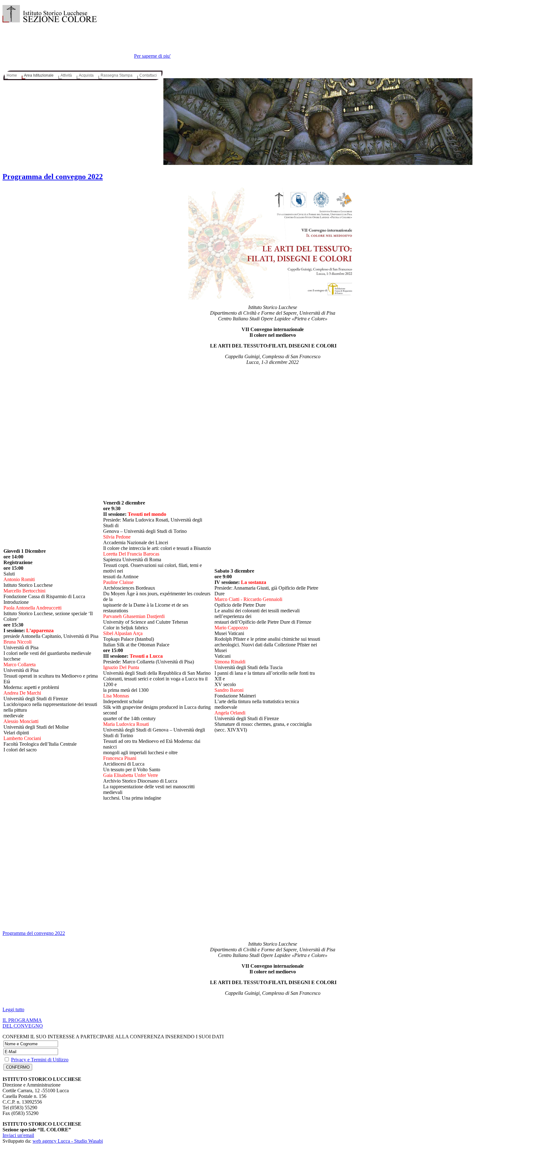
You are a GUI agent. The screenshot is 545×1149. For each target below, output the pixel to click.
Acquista (86, 75)
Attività (66, 75)
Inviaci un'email (18, 1135)
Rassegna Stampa (116, 75)
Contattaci (148, 75)
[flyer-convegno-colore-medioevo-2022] (272, 243)
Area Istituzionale (39, 75)
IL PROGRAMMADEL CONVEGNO (23, 1023)
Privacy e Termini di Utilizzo (39, 1059)
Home (12, 75)
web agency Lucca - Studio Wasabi (67, 1141)
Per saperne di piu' (152, 56)
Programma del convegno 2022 (53, 176)
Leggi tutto (13, 1009)
